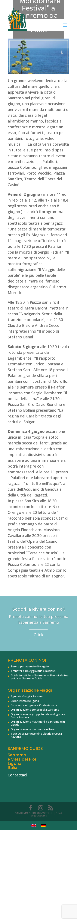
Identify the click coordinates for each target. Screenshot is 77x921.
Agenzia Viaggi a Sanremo (27, 696)
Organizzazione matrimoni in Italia (33, 729)
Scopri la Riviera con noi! (38, 609)
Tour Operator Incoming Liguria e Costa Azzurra (36, 735)
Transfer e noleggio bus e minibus (33, 671)
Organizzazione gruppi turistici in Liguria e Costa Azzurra (38, 715)
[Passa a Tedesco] (43, 825)
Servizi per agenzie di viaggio (30, 666)
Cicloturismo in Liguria (25, 701)
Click (38, 635)
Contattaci (17, 774)
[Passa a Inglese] (33, 825)
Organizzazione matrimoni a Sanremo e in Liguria (38, 723)
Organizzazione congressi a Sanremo (35, 710)
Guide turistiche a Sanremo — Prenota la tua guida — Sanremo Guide (39, 676)
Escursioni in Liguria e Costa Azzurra (34, 705)
